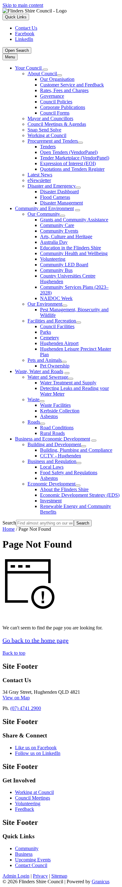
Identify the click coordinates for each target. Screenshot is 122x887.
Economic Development (51, 483)
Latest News (40, 174)
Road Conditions (57, 427)
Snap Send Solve (44, 129)
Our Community (44, 214)
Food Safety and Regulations (68, 472)
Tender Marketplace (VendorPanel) (74, 157)
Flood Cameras (55, 197)
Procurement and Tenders (53, 141)
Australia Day (54, 242)
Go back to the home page (36, 640)
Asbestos (49, 416)
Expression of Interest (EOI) (68, 163)
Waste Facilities (55, 405)
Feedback (24, 809)
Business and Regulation (52, 461)
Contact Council (31, 865)
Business (24, 854)
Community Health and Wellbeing (74, 253)
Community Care (57, 225)
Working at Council (47, 135)
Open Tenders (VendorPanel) (69, 152)
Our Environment (45, 304)
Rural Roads (52, 433)
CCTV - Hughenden (60, 455)
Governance (52, 96)
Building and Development (54, 444)
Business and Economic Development (52, 438)
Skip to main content (23, 5)
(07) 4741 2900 (25, 708)
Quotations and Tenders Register (72, 169)
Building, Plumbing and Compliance (76, 450)
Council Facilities (57, 326)
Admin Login (16, 876)
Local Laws (52, 467)
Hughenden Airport (59, 343)
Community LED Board (64, 264)
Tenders (48, 146)
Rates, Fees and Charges (64, 90)
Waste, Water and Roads (39, 371)
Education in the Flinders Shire (70, 247)
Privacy (40, 876)
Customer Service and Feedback (72, 84)
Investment (51, 500)
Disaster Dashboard (59, 191)
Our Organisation (57, 79)
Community (26, 848)
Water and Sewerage (48, 377)
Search (9, 522)
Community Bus (56, 270)
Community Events (59, 231)
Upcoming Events (33, 859)
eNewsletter (39, 180)
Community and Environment (44, 208)
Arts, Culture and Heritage (66, 236)
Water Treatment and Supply (68, 382)
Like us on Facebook (36, 747)
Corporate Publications (62, 107)
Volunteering (52, 259)
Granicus (100, 881)
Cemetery (49, 337)
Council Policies (56, 101)
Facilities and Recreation (52, 320)
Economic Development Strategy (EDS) (79, 495)
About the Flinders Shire (64, 489)
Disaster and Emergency (52, 186)
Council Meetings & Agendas (57, 124)
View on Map (16, 697)
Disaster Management (61, 202)
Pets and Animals (45, 360)
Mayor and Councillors (50, 118)
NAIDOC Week (56, 298)
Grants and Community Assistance (74, 219)
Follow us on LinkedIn (37, 753)
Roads (34, 422)
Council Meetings (32, 798)
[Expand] (45, 70)
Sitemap (59, 876)
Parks (45, 332)
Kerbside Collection (59, 410)
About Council (42, 73)
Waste (33, 399)
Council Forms (54, 113)
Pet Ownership (54, 365)
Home (9, 529)
